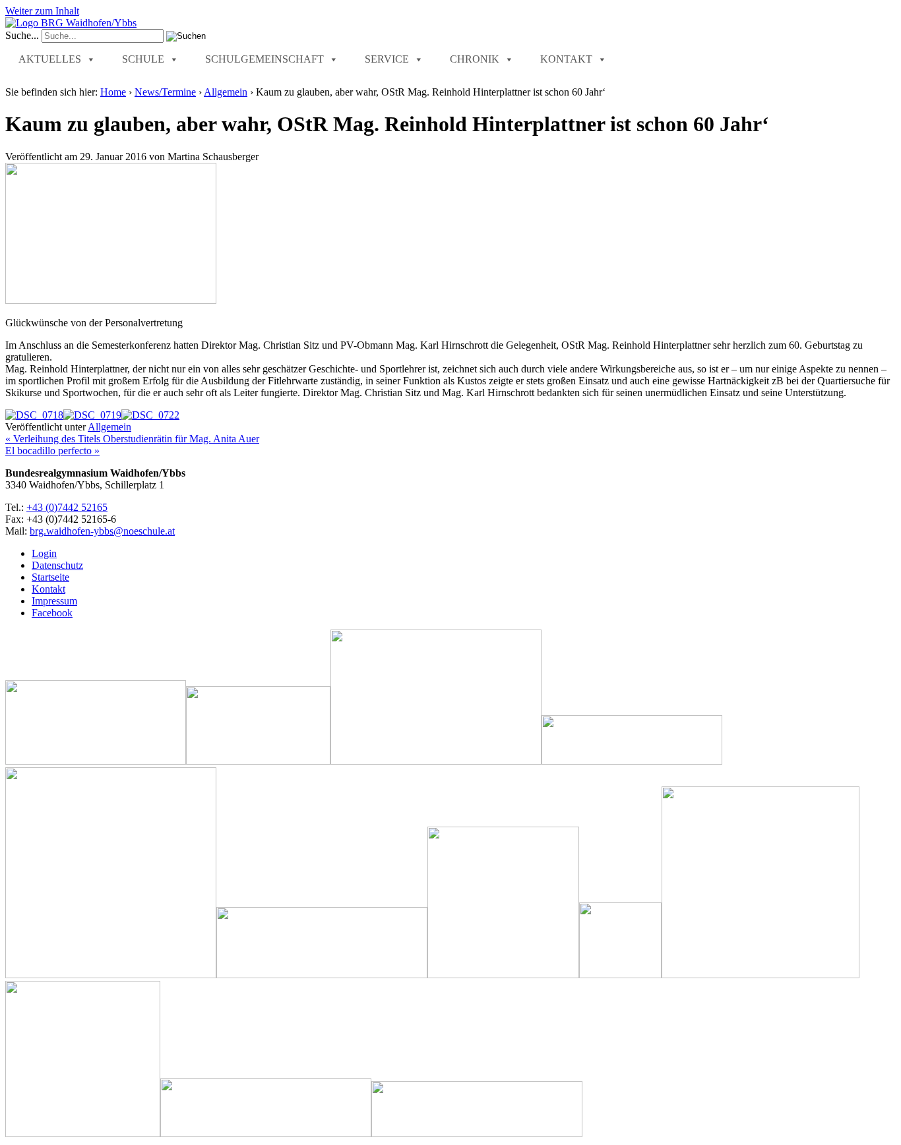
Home (113, 92)
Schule (143, 59)
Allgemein (225, 92)
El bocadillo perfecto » (52, 450)
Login (44, 553)
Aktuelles (49, 59)
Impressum (54, 600)
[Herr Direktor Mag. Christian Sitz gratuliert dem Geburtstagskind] (150, 415)
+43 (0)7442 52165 (67, 507)
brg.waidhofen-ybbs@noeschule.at (102, 531)
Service (387, 59)
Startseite (50, 577)
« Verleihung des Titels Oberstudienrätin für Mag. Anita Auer (132, 438)
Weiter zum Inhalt (42, 10)
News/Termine (165, 92)
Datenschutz (57, 565)
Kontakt (566, 59)
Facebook (52, 612)
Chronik (474, 59)
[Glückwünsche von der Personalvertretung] (34, 415)
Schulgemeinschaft (264, 59)
